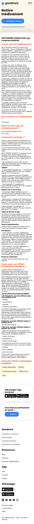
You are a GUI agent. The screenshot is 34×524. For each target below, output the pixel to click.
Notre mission (7, 437)
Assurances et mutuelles (11, 444)
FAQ (3, 471)
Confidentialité (7, 508)
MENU (30, 3)
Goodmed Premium (9, 441)
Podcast (5, 458)
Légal (3, 511)
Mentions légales (7, 505)
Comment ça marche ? (10, 434)
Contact (5, 475)
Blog (3, 454)
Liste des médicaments (10, 461)
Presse (4, 478)
